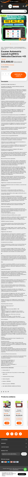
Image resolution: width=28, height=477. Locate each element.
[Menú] (2, 6)
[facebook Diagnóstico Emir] (11, 433)
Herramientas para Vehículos (19, 47)
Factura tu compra (14, 1)
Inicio (2, 47)
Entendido (22, 474)
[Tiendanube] (14, 470)
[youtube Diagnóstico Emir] (16, 433)
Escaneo (2, 48)
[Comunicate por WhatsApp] (25, 469)
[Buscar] (25, 11)
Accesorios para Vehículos (8, 47)
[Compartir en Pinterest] (8, 391)
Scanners (6, 48)
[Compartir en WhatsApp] (1, 391)
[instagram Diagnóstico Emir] (7, 433)
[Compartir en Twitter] (5, 391)
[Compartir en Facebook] (3, 391)
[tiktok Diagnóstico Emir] (20, 433)
